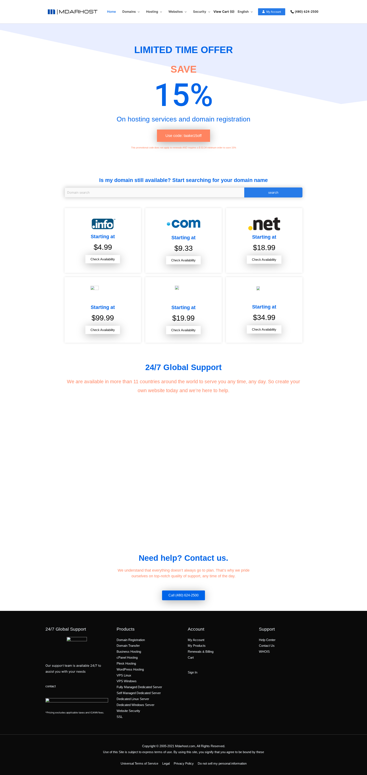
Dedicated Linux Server (133, 699)
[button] (271, 11)
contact (50, 686)
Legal (166, 763)
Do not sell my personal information (222, 763)
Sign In (192, 672)
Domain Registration (131, 640)
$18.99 (264, 247)
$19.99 (183, 318)
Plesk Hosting (126, 663)
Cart (191, 657)
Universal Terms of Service (139, 763)
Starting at (103, 236)
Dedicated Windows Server (135, 705)
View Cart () (223, 12)
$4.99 (103, 247)
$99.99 (103, 318)
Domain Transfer (128, 645)
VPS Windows (127, 681)
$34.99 (264, 317)
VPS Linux (124, 675)
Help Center (267, 640)
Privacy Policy (184, 763)
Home (111, 12)
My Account (196, 640)
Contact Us (267, 645)
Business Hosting (129, 651)
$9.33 (183, 248)
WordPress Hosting (130, 669)
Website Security (128, 711)
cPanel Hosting (127, 657)
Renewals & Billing (200, 651)
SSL (120, 717)
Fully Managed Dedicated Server (139, 687)
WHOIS (264, 651)
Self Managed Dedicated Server (139, 693)
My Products (197, 645)
